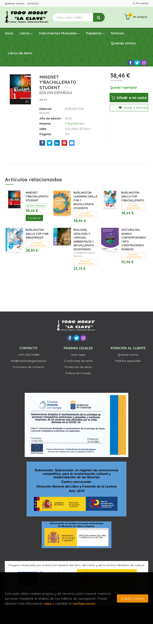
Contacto (33, 3)
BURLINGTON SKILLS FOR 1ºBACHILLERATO (132, 196)
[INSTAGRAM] (144, 63)
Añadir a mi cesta (131, 97)
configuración (84, 603)
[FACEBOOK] (130, 63)
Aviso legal (78, 354)
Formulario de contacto (28, 367)
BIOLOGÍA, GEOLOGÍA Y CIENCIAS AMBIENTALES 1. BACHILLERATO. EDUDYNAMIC (84, 239)
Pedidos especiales (128, 361)
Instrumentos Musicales (58, 33)
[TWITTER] (137, 63)
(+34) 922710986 (28, 354)
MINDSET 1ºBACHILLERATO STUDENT (37, 196)
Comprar (34, 218)
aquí (47, 603)
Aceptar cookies (132, 598)
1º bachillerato (74, 123)
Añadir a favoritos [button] (135, 108)
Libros (25, 33)
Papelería (94, 33)
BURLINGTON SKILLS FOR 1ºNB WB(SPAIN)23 (37, 233)
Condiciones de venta (78, 361)
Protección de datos (78, 367)
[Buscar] (99, 17)
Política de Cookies (78, 373)
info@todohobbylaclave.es (28, 361)
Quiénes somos (14, 3)
